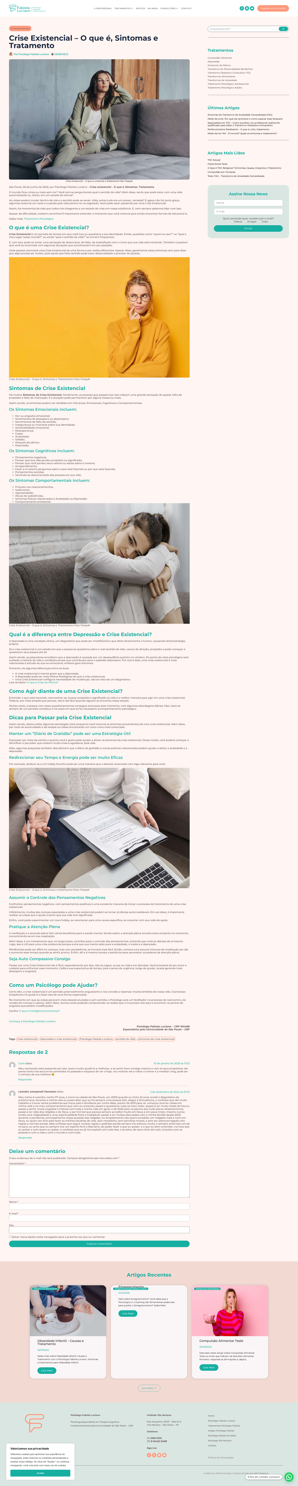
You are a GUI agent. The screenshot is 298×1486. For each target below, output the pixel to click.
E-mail (14, 1213)
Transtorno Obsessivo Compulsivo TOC (229, 72)
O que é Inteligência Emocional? (39, 1010)
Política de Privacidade (221, 1457)
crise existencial (27, 1039)
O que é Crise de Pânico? (42, 682)
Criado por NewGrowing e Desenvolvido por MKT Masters (236, 1473)
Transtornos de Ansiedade (222, 80)
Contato (212, 1445)
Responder (25, 1079)
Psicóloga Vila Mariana (219, 1440)
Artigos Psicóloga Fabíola (221, 1430)
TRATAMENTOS (122, 8)
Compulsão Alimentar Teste (221, 1341)
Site (11, 1225)
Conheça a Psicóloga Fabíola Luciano (32, 1021)
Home (211, 1415)
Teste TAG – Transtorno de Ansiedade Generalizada (236, 176)
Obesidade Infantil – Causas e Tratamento (60, 1342)
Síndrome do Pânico (219, 65)
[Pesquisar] (283, 29)
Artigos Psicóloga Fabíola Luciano (131, 1289)
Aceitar (40, 1473)
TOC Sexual (214, 160)
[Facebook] (247, 8)
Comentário (17, 1163)
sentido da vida (125, 1039)
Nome (13, 1202)
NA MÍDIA (153, 8)
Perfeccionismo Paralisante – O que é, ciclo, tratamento (238, 129)
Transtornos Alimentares (221, 76)
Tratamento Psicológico (39, 218)
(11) (157, 1441)
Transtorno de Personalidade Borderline (230, 69)
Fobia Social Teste (218, 164)
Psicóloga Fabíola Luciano (96, 1039)
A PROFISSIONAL (103, 8)
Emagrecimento (131, 1287)
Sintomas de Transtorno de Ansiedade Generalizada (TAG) (240, 114)
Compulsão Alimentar (220, 57)
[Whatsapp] (149, 1455)
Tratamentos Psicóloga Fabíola (224, 1425)
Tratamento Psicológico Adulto (225, 87)
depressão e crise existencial (58, 1039)
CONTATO (186, 8)
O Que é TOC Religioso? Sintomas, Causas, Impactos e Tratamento (244, 168)
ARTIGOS (140, 8)
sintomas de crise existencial (156, 1039)
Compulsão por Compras (221, 172)
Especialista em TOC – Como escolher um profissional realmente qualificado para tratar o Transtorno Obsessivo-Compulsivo (244, 124)
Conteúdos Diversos (20, 28)
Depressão (214, 61)
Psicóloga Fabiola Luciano (221, 1420)
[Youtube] (252, 8)
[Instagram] (242, 8)
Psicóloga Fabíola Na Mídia (222, 1435)
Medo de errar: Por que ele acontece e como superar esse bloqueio (245, 118)
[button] (289, 1477)
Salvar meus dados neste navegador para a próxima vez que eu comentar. (59, 1237)
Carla (21, 1063)
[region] (40, 1461)
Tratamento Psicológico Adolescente (228, 84)
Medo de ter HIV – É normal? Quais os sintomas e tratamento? (242, 133)
